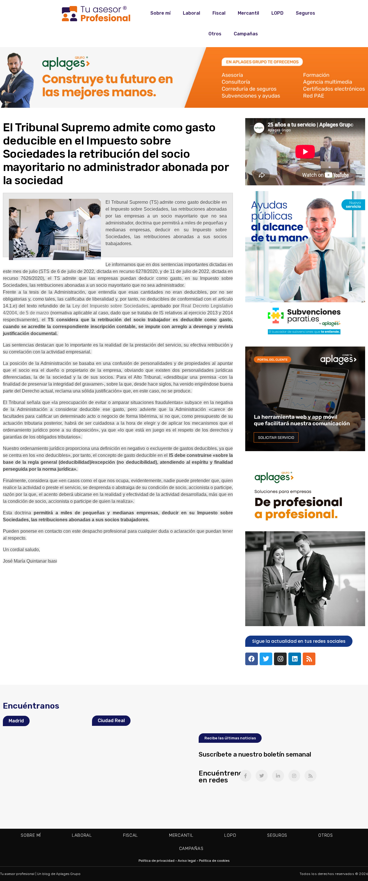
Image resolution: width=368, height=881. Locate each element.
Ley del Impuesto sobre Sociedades (110, 305)
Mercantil (248, 13)
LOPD (277, 13)
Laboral (191, 13)
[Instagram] (280, 659)
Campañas (246, 33)
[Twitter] (266, 659)
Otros (214, 33)
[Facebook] (251, 659)
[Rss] (309, 659)
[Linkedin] (294, 659)
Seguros (305, 13)
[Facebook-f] (245, 776)
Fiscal (218, 13)
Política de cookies (214, 861)
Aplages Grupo (68, 874)
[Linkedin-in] (278, 776)
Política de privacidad (157, 861)
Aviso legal (187, 861)
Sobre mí (160, 13)
